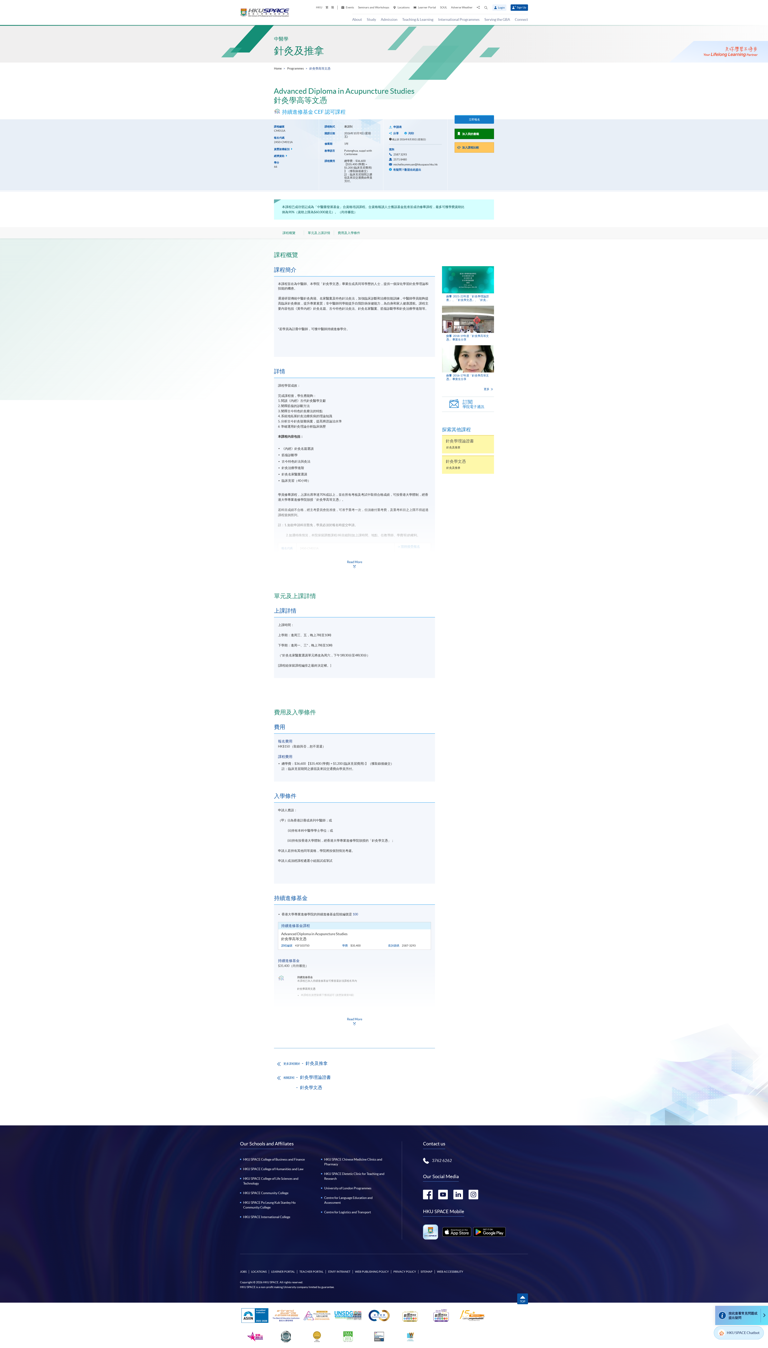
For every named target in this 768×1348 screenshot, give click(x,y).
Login (501, 7)
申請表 (397, 126)
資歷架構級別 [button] (282, 149)
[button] (486, 7)
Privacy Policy (404, 1271)
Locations (403, 7)
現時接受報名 (410, 546)
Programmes (295, 68)
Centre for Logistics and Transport (347, 1212)
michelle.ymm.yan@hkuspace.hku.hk (415, 164)
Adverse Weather (462, 7)
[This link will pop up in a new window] (456, 1232)
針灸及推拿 (299, 50)
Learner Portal (426, 7)
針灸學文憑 (311, 1087)
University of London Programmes (347, 1188)
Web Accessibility (450, 1271)
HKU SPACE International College (266, 1217)
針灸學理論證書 (315, 1077)
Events (349, 7)
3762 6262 (442, 1160)
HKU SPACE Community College (265, 1193)
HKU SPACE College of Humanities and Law (273, 1169)
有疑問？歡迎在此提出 (407, 169)
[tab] (354, 254)
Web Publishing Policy (372, 1271)
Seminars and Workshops (373, 7)
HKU (319, 7)
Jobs (243, 1271)
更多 (487, 389)
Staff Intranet (339, 1271)
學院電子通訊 (473, 404)
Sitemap (426, 1271)
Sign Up (521, 7)
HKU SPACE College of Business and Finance (274, 1159)
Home (278, 68)
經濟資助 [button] (279, 155)
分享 (396, 133)
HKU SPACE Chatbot (743, 1333)
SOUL (443, 7)
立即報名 (474, 119)
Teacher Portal (311, 1271)
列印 (411, 133)
